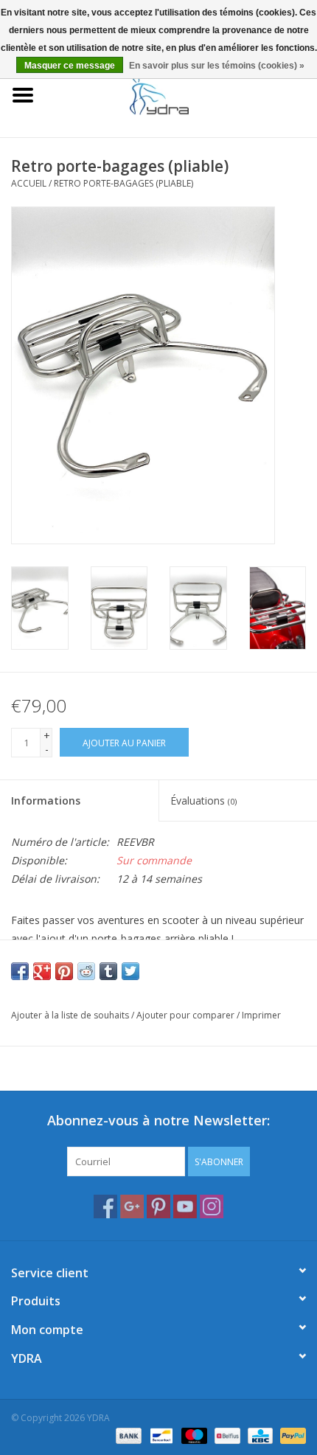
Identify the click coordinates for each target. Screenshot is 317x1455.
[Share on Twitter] (130, 971)
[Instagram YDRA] (211, 1206)
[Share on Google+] (42, 971)
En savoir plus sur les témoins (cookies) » (216, 65)
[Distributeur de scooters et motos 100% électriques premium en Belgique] (181, 94)
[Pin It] (64, 971)
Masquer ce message (69, 65)
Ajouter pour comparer (186, 1015)
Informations (45, 801)
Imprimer (261, 1015)
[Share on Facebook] (20, 971)
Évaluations (203, 801)
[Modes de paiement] (127, 1434)
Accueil (28, 183)
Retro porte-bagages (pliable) (123, 183)
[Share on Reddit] (86, 971)
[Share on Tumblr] (108, 971)
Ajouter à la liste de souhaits (70, 1015)
